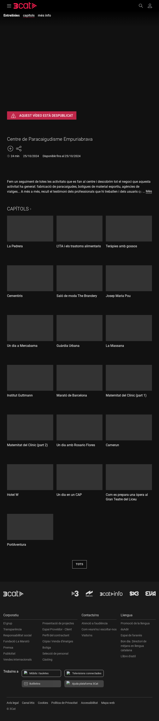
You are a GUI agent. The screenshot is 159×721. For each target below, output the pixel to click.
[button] (40, 616)
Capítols (18, 209)
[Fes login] (149, 5)
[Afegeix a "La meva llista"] (10, 148)
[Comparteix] (18, 148)
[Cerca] (142, 5)
